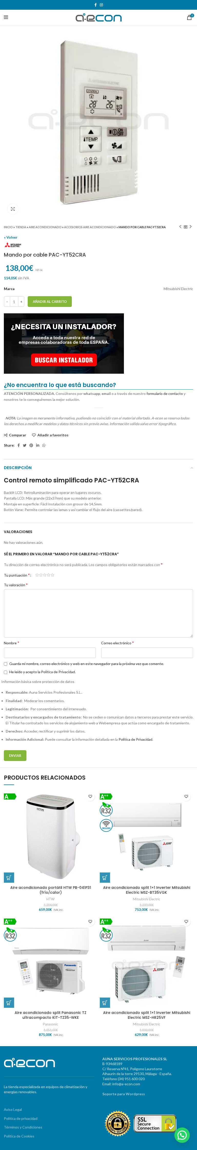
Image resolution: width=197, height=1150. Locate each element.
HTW (50, 899)
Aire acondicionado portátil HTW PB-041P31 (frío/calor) (50, 890)
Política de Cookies (19, 1136)
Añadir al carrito (50, 302)
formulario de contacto (164, 393)
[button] (182, 1135)
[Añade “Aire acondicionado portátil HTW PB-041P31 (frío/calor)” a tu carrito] (9, 877)
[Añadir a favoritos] (90, 796)
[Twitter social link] (24, 445)
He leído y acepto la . (42, 672)
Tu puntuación (17, 575)
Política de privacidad (20, 1118)
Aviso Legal (13, 1109)
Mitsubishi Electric (146, 899)
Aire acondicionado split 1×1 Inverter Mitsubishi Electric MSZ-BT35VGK (146, 890)
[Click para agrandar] (13, 209)
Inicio (8, 227)
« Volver (10, 237)
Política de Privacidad (58, 672)
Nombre (11, 642)
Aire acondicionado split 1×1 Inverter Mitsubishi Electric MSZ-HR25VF (146, 1015)
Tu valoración (16, 584)
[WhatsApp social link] (44, 445)
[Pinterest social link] (31, 445)
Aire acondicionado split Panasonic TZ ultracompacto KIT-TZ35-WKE (50, 1015)
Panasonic (50, 1024)
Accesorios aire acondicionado (90, 227)
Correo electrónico (117, 642)
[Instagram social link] (101, 5)
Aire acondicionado (45, 227)
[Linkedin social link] (38, 445)
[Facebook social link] (95, 5)
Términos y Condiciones (23, 1127)
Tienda (20, 227)
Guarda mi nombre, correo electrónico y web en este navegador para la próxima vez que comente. (86, 663)
